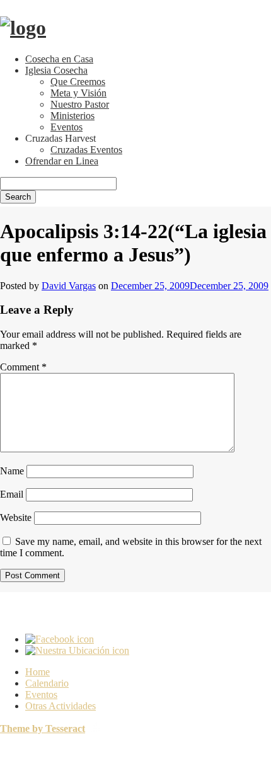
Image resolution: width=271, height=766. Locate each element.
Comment (23, 367)
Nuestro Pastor (79, 104)
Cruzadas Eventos (86, 149)
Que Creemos (77, 81)
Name (12, 471)
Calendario (47, 683)
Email (11, 494)
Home (37, 671)
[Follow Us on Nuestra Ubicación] (77, 650)
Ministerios (72, 115)
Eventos (66, 127)
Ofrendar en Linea (61, 161)
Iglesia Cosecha (56, 70)
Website (16, 517)
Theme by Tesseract (42, 728)
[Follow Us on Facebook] (59, 639)
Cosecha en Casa (59, 59)
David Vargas (69, 285)
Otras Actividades (60, 705)
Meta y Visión (78, 93)
